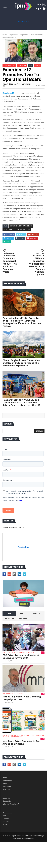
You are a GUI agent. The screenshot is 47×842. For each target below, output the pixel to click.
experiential (13, 35)
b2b (9, 613)
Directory (6, 789)
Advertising (7, 786)
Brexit (23, 613)
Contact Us (7, 801)
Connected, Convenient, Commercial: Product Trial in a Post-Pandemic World (10, 262)
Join (38, 4)
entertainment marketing (21, 226)
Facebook (10, 235)
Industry (6, 821)
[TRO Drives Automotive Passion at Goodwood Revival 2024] (23, 637)
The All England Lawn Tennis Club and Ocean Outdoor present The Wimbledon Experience (21, 363)
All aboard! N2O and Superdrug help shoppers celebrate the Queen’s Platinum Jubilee (36, 264)
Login (38, 8)
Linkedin (9, 238)
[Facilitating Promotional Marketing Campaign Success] (23, 678)
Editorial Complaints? (11, 804)
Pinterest (33, 238)
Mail (8, 242)
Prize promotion (37, 735)
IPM (30, 65)
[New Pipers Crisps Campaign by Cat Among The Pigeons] (23, 720)
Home (5, 35)
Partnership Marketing (20, 735)
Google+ (34, 235)
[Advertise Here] (23, 593)
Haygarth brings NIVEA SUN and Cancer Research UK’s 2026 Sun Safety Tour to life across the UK (21, 402)
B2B (4, 816)
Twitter (22, 235)
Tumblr (21, 238)
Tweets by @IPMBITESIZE (13, 527)
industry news (23, 229)
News (37, 65)
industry (22, 65)
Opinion (20, 694)
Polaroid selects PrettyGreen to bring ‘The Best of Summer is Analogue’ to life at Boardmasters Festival (22, 322)
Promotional (7, 780)
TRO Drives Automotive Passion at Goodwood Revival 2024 (21, 656)
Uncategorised (27, 652)
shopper (23, 618)
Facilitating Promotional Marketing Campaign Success (22, 698)
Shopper (6, 819)
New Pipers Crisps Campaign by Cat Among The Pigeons (21, 742)
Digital (37, 613)
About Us (6, 798)
